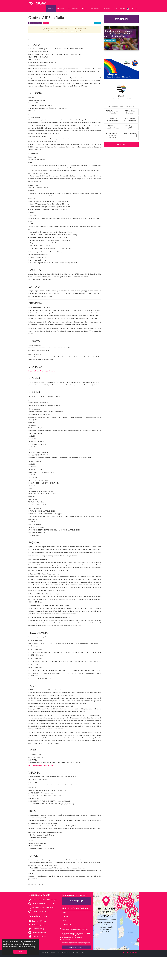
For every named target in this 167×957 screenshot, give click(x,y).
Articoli (46, 23)
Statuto (67, 952)
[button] (133, 8)
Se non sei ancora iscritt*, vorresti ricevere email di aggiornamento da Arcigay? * (76, 934)
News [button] (84, 9)
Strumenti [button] (106, 9)
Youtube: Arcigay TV (39, 936)
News (78, 952)
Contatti (122, 9)
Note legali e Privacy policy (128, 952)
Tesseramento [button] (94, 9)
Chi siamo (61, 952)
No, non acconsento (66, 939)
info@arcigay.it (37, 911)
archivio (97, 23)
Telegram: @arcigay (39, 933)
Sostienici (121, 19)
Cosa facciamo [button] (73, 9)
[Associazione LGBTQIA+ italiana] (37, 2)
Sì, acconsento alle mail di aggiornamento (72, 937)
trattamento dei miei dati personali (70, 929)
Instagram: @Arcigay (39, 925)
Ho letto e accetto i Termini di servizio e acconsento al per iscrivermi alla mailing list (75, 929)
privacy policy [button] (30, 947)
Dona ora (121, 144)
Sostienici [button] (50, 9)
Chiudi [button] (20, 951)
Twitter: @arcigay (38, 929)
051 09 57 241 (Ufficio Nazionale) (43, 907)
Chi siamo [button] (60, 9)
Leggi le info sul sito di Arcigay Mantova (41, 371)
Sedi (115, 9)
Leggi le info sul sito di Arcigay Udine (40, 765)
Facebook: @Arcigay (39, 921)
